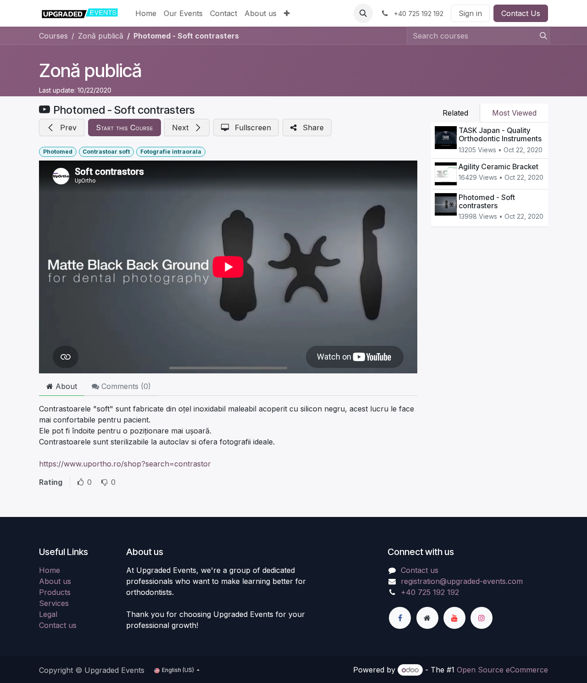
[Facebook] (400, 618)
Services (54, 603)
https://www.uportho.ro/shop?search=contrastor (125, 463)
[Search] (540, 35)
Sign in (470, 13)
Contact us (58, 625)
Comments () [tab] (125, 386)
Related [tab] (455, 112)
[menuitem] (146, 13)
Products (55, 592)
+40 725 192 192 (430, 592)
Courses (53, 35)
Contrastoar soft (106, 151)
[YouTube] (454, 618)
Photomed (57, 151)
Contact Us (520, 13)
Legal (48, 614)
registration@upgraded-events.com (462, 581)
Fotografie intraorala (170, 151)
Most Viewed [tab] (514, 112)
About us (55, 581)
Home (49, 570)
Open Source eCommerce (502, 669)
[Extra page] (427, 618)
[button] (363, 13)
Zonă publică (90, 70)
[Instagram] (482, 618)
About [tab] (65, 386)
